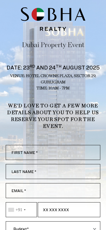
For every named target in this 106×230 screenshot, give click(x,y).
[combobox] (21, 210)
